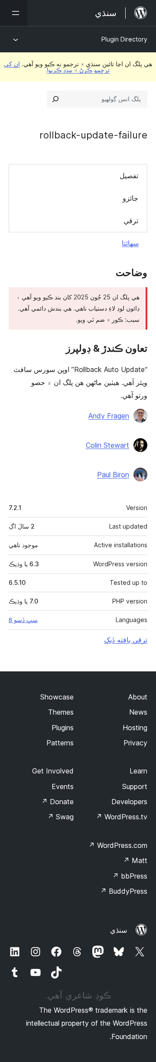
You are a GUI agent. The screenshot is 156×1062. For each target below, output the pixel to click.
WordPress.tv (121, 816)
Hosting (135, 727)
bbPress (129, 876)
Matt (135, 860)
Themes (61, 712)
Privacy (135, 742)
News (138, 712)
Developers (129, 801)
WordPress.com (117, 845)
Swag (60, 816)
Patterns (60, 742)
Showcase (57, 697)
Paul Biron (113, 474)
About (137, 697)
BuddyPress (123, 891)
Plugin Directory (124, 39)
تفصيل (129, 175)
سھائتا (130, 243)
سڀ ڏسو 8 (23, 619)
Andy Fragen (108, 415)
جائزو (130, 198)
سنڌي (118, 930)
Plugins (63, 727)
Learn (138, 771)
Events (63, 786)
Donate (57, 801)
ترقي (131, 220)
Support (134, 786)
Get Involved (53, 771)
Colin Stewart (107, 445)
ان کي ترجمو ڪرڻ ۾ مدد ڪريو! (57, 67)
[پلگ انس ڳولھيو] (55, 99)
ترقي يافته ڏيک (125, 639)
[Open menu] (14, 13)
